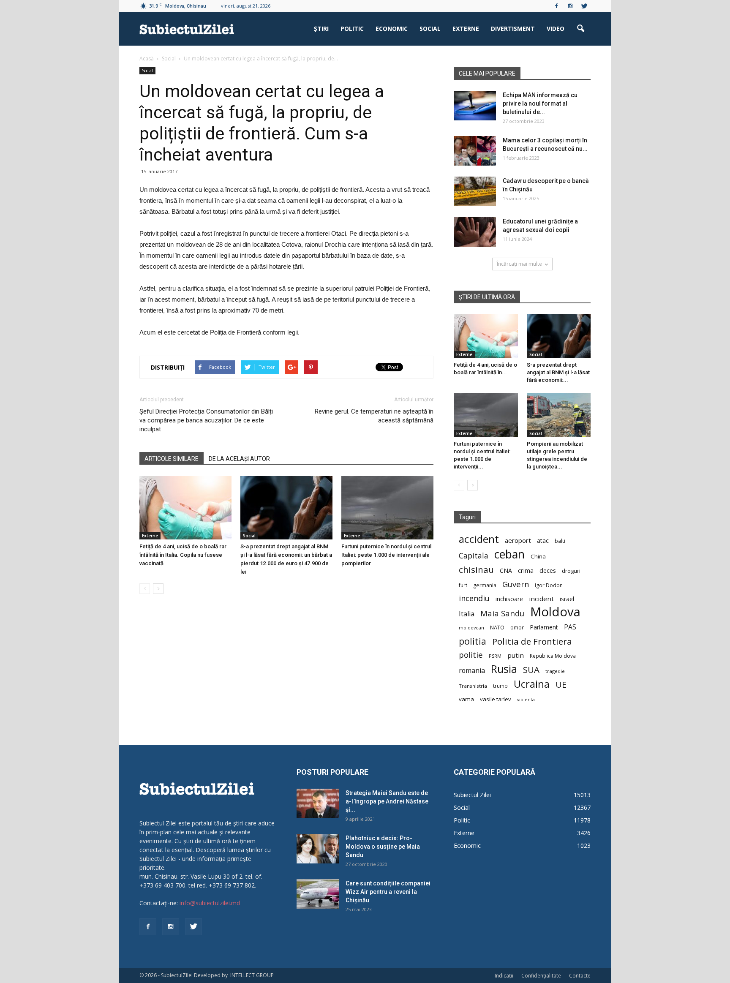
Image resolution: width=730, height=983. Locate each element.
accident (479, 538)
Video (555, 29)
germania (484, 585)
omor (517, 627)
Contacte (580, 975)
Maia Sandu (502, 613)
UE (561, 684)
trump (500, 685)
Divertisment (513, 29)
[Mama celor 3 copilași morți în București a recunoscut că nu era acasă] (475, 151)
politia (472, 641)
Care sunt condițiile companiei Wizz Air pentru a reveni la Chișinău (388, 892)
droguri (571, 571)
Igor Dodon (549, 585)
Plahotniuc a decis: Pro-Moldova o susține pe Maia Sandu (383, 846)
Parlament (544, 627)
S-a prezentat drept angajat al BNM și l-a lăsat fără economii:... (558, 372)
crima (526, 570)
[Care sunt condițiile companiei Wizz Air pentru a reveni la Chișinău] (318, 894)
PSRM (495, 656)
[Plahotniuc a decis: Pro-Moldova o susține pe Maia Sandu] (318, 848)
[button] (580, 29)
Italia (466, 614)
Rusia (504, 668)
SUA (531, 669)
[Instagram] (570, 6)
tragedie (555, 671)
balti (560, 541)
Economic (392, 29)
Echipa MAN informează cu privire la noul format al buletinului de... (540, 103)
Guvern (515, 584)
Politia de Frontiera (532, 641)
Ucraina (532, 684)
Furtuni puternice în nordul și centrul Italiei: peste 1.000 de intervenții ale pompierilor (386, 554)
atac (543, 540)
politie (471, 654)
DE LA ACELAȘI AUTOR (239, 458)
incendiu (474, 598)
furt (463, 585)
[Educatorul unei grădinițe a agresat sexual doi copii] (475, 232)
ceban (509, 554)
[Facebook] (556, 6)
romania (472, 670)
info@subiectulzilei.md (210, 903)
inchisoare (509, 599)
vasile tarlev (495, 699)
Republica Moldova (553, 655)
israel (567, 599)
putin (515, 655)
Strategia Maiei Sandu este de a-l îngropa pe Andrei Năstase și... (387, 801)
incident (541, 598)
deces (547, 570)
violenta (526, 699)
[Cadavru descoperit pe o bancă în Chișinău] (475, 191)
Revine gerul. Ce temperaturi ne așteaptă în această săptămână (374, 416)
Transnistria (473, 686)
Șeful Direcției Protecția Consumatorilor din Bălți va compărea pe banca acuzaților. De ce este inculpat (206, 420)
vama (466, 699)
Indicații (504, 975)
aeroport (518, 540)
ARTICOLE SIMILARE (171, 458)
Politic (352, 29)
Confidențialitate (541, 975)
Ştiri (321, 29)
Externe (465, 29)
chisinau (476, 569)
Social (430, 29)
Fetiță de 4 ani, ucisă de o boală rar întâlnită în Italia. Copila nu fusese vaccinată (182, 554)
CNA (506, 570)
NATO (497, 627)
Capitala (473, 555)
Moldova (555, 611)
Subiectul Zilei (472, 795)
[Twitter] (584, 6)
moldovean (471, 628)
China (538, 556)
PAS (570, 627)
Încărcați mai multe (519, 263)
